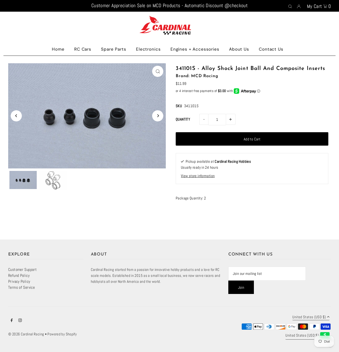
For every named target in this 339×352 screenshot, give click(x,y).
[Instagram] (20, 321)
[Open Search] (290, 6)
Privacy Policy (19, 281)
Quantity (183, 119)
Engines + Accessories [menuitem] (194, 49)
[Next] (157, 115)
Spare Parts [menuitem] (113, 49)
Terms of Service (21, 287)
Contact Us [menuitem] (271, 49)
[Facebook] (12, 321)
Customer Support (22, 269)
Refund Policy (19, 275)
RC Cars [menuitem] (82, 49)
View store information (198, 175)
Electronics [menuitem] (148, 49)
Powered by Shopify (62, 334)
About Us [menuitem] (239, 49)
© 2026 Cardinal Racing (26, 334)
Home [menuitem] (58, 49)
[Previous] (16, 115)
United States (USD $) (309, 317)
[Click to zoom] (157, 71)
